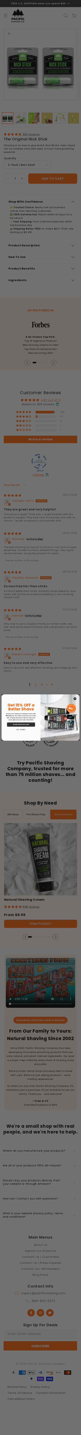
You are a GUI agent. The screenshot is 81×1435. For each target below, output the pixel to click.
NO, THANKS (21, 729)
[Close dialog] (75, 699)
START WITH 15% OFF (21, 724)
